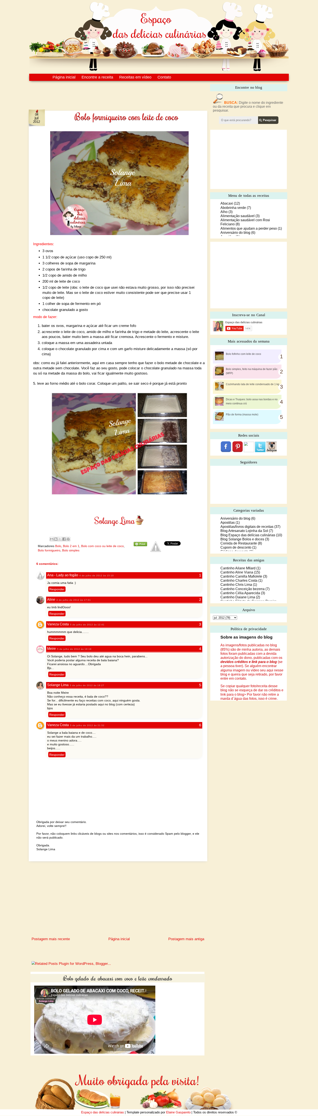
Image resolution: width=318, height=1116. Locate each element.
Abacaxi (226, 203)
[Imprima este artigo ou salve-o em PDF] (140, 545)
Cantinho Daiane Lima (237, 597)
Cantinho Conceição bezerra (242, 589)
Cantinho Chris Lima (236, 584)
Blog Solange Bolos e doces (242, 539)
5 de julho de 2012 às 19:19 (74, 649)
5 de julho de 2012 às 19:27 (87, 685)
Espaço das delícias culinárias (102, 1112)
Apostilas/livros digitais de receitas (246, 526)
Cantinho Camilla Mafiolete (241, 576)
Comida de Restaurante (238, 543)
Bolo (58, 546)
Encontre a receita (97, 77)
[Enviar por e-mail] (52, 539)
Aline (51, 599)
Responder (56, 589)
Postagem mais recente (51, 939)
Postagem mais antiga (186, 939)
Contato (164, 77)
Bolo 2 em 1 (71, 546)
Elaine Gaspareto (178, 1112)
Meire (51, 648)
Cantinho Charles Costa (238, 580)
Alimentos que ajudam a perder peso (248, 228)
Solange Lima (58, 685)
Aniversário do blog (235, 232)
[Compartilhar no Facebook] (64, 539)
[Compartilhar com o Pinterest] (68, 539)
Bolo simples (70, 550)
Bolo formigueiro (49, 550)
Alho (224, 212)
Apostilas (227, 522)
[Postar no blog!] (56, 539)
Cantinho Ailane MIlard (237, 568)
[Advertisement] (109, 92)
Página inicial (64, 77)
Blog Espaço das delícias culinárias (247, 535)
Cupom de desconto (235, 547)
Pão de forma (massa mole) (242, 414)
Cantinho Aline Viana (236, 572)
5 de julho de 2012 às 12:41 (87, 624)
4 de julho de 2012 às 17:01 (73, 600)
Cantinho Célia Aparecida (240, 593)
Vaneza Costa (58, 624)
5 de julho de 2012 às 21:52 (87, 725)
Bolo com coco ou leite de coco (102, 546)
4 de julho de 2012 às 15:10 (96, 575)
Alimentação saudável (237, 216)
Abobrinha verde (233, 208)
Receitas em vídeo (135, 77)
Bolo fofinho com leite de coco (243, 353)
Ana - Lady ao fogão (62, 575)
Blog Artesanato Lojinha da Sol (244, 531)
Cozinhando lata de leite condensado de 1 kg (252, 384)
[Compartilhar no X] (60, 539)
